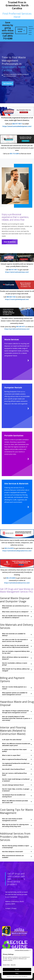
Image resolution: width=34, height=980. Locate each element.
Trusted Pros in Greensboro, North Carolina (17, 5)
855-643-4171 (20, 327)
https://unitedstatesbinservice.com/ (17, 583)
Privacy (14, 908)
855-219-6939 (10, 578)
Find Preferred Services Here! (17, 15)
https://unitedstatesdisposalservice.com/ (17, 551)
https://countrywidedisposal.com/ (17, 299)
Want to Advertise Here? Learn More (31, 30)
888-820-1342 (11, 297)
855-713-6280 (14, 154)
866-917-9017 (17, 124)
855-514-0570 (9, 548)
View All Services (10, 242)
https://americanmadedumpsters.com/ (17, 126)
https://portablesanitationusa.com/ (17, 329)
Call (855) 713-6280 (8, 37)
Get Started (7, 83)
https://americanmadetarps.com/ (17, 272)
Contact (7, 908)
